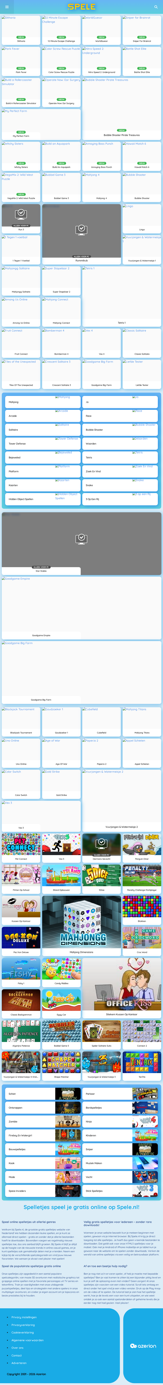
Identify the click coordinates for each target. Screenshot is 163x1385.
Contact (17, 1355)
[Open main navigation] (7, 7)
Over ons (17, 1348)
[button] (156, 7)
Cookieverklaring (23, 1332)
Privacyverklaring (23, 1325)
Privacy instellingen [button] (24, 1317)
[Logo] (81, 7)
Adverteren (19, 1363)
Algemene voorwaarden (28, 1340)
